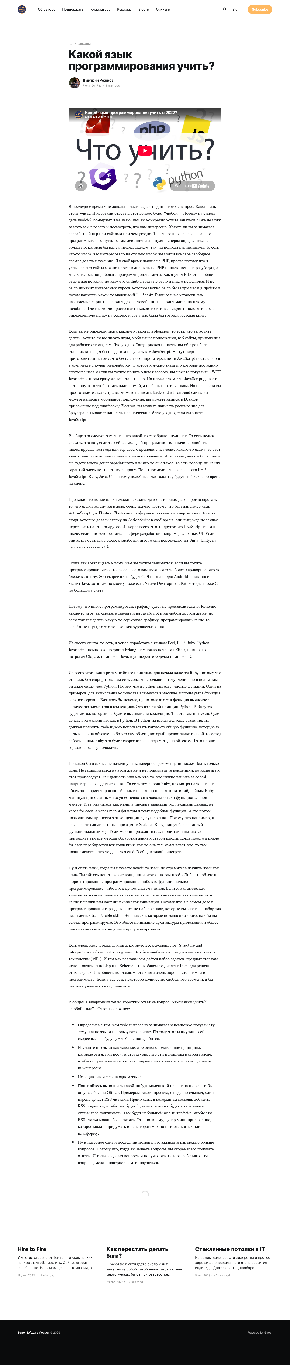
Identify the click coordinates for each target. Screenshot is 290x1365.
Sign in (238, 9)
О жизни (163, 9)
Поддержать (73, 9)
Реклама (124, 9)
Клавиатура (100, 9)
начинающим (80, 43)
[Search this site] (224, 9)
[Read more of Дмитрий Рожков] (74, 83)
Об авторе (46, 9)
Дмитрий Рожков (98, 80)
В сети (143, 9)
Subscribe (260, 9)
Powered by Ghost (260, 1332)
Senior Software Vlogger (33, 1332)
